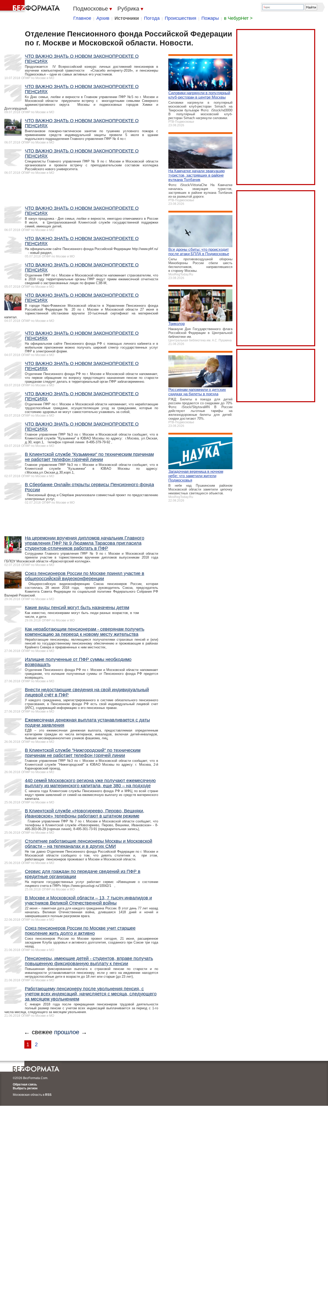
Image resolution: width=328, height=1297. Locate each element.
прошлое (66, 1032)
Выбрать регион (25, 1088)
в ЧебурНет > (238, 18)
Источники (127, 18)
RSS (48, 1095)
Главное (82, 18)
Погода (152, 18)
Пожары (210, 18)
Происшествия (180, 18)
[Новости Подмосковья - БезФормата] (30, 6)
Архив (102, 18)
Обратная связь (25, 1084)
